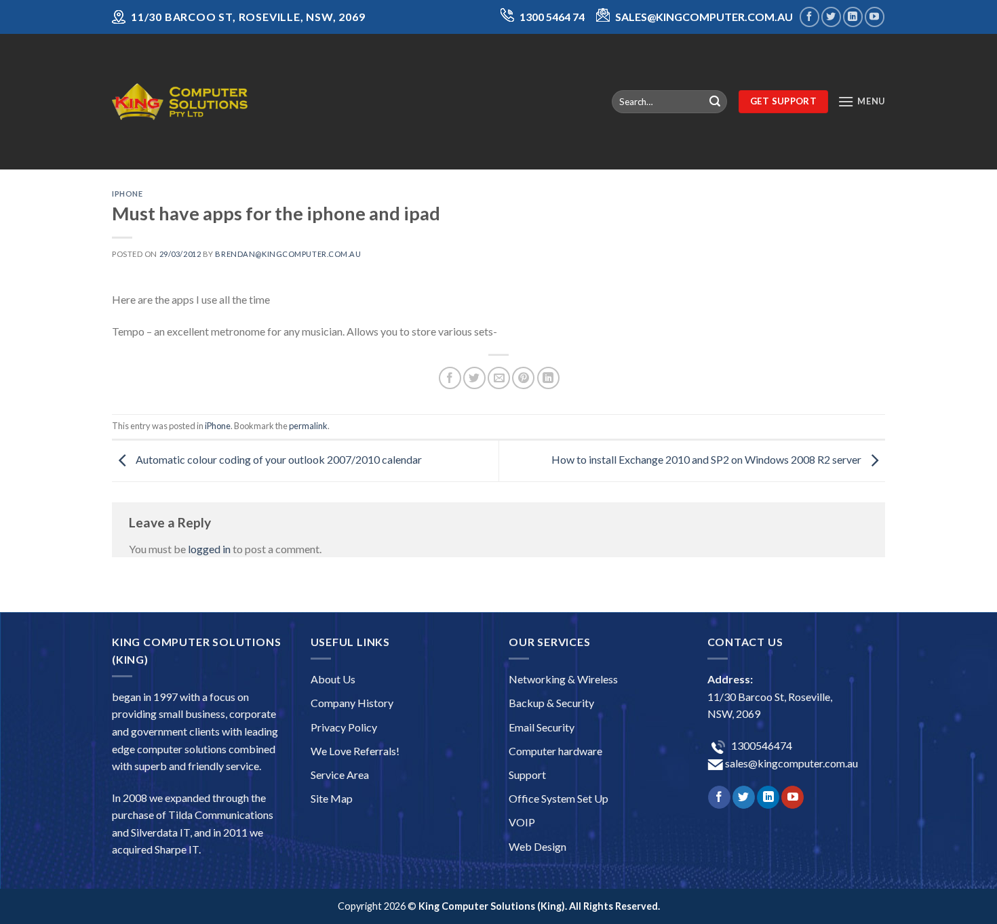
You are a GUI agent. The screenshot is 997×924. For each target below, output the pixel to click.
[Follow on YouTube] (874, 16)
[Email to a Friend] (499, 378)
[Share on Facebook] (450, 378)
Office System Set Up (558, 798)
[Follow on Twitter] (831, 16)
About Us (333, 678)
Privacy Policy (344, 727)
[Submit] (714, 101)
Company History (352, 702)
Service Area (340, 774)
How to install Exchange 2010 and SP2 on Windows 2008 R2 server (707, 459)
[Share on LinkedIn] (548, 378)
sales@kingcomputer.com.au (790, 763)
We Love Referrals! (355, 750)
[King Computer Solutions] (180, 101)
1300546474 (760, 745)
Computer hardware (555, 750)
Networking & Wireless (563, 678)
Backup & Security (551, 702)
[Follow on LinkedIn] (853, 16)
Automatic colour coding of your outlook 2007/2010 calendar (278, 459)
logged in (209, 548)
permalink (308, 425)
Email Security (541, 727)
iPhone (127, 193)
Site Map (332, 798)
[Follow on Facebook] (809, 16)
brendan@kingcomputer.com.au (288, 253)
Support (527, 774)
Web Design (537, 846)
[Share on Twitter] (474, 378)
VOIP (522, 822)
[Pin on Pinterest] (523, 378)
